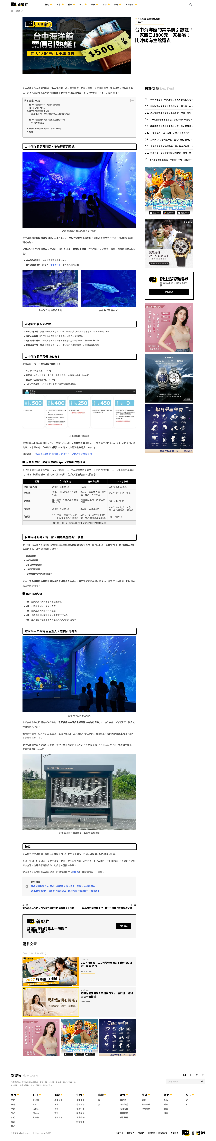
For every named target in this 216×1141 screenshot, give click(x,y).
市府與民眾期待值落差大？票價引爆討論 (45, 129)
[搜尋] (202, 1081)
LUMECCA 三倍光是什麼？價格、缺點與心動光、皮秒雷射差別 (177, 139)
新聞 (47, 4)
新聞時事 (151, 18)
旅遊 (104, 4)
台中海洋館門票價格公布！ (40, 111)
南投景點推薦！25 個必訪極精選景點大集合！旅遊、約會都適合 (63, 886)
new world (30, 1075)
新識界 (75, 872)
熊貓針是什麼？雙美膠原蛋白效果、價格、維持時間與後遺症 (177, 152)
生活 (81, 4)
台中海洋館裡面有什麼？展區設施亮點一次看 (47, 120)
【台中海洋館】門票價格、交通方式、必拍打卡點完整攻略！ (64, 454)
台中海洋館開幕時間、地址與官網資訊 (44, 105)
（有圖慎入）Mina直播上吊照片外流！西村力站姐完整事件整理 (179, 132)
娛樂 (58, 4)
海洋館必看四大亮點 (37, 108)
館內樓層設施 (39, 123)
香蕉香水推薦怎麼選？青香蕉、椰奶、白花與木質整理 (173, 159)
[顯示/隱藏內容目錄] (131, 100)
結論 (31, 132)
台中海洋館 (55, 265)
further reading (34, 953)
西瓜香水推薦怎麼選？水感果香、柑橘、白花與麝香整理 (175, 112)
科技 (70, 4)
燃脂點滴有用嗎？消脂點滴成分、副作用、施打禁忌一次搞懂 (107, 994)
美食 (93, 4)
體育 (116, 4)
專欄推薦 (130, 4)
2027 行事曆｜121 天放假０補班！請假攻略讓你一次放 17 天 (106, 964)
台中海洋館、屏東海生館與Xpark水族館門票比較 (52, 114)
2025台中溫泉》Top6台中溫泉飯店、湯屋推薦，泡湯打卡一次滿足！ (65, 891)
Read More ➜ (86, 971)
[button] (190, 4)
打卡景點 (142, 18)
